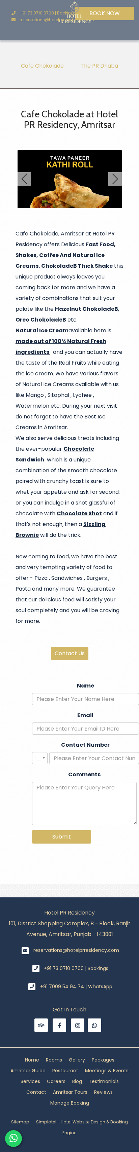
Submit (61, 837)
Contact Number (85, 745)
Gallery (77, 1059)
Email (85, 715)
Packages (103, 1059)
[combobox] (40, 758)
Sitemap (20, 1122)
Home (32, 1059)
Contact (36, 1092)
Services (30, 1081)
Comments (84, 774)
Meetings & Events (107, 1070)
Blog (77, 1081)
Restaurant (65, 1070)
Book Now (104, 13)
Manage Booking (69, 1103)
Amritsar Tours (70, 1092)
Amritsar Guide (28, 1070)
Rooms (54, 1059)
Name (85, 686)
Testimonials (104, 1081)
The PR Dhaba (99, 66)
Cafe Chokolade (42, 66)
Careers (56, 1081)
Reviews (103, 1092)
